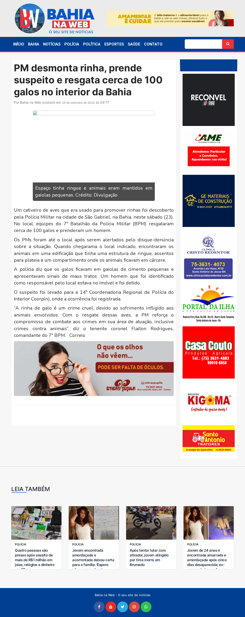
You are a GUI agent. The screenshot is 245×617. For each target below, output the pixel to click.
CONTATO (153, 44)
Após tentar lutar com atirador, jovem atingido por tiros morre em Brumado (149, 557)
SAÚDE (134, 44)
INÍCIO (18, 44)
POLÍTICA (91, 44)
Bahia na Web (30, 102)
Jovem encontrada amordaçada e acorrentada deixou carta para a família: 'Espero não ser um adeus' (93, 560)
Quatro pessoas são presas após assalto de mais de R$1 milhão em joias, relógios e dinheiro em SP (35, 560)
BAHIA (33, 44)
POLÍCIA (71, 44)
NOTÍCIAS (52, 44)
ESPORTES (114, 44)
